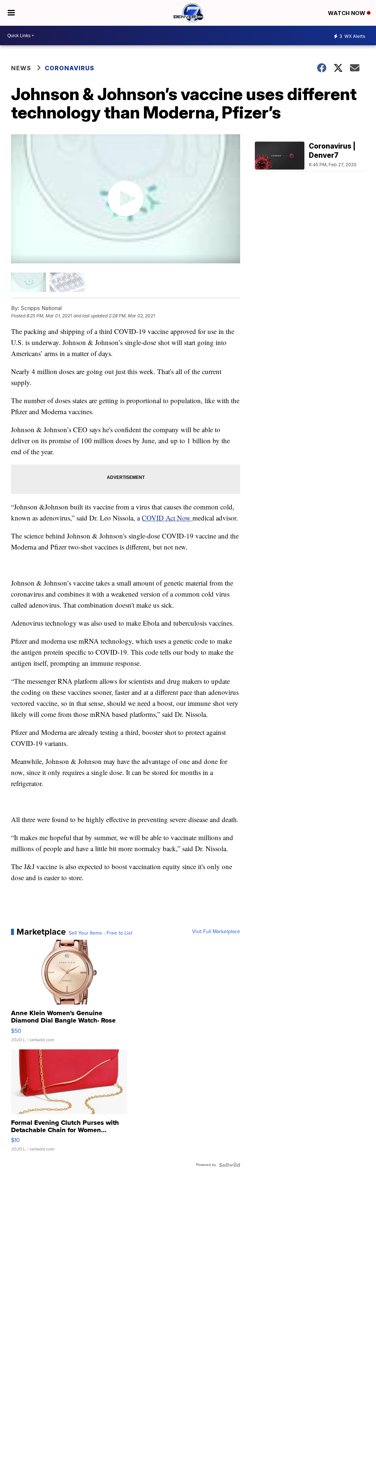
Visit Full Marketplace (216, 931)
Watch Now (347, 13)
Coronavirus (69, 68)
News (21, 68)
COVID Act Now (167, 517)
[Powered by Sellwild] (229, 1164)
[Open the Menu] (11, 13)
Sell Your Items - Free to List (100, 933)
